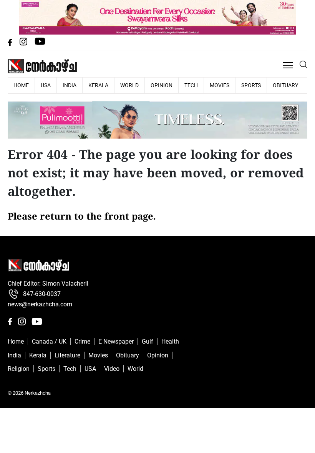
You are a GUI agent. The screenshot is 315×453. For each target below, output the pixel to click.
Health (170, 341)
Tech (191, 85)
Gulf (147, 341)
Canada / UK (49, 341)
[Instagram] (24, 44)
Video (111, 368)
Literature (67, 355)
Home (16, 341)
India (69, 85)
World (129, 85)
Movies (219, 85)
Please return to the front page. (82, 217)
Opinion (161, 85)
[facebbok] (11, 44)
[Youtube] (40, 44)
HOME (21, 85)
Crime (82, 341)
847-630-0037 (42, 294)
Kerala (98, 85)
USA (46, 85)
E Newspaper (116, 341)
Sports (251, 85)
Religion (19, 368)
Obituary (285, 85)
